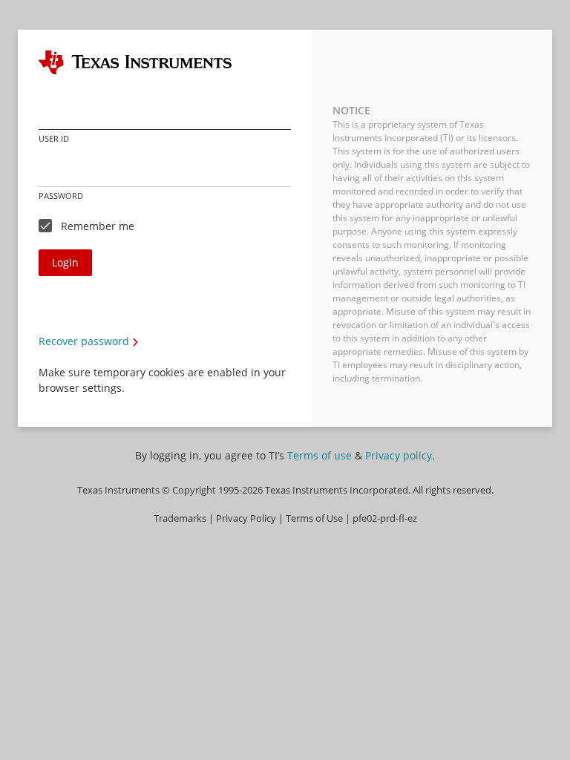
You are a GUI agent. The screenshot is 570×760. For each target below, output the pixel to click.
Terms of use (319, 455)
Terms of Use (314, 518)
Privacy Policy (246, 518)
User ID (54, 138)
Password (61, 195)
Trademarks (180, 518)
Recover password (84, 341)
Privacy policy (398, 455)
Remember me (97, 226)
